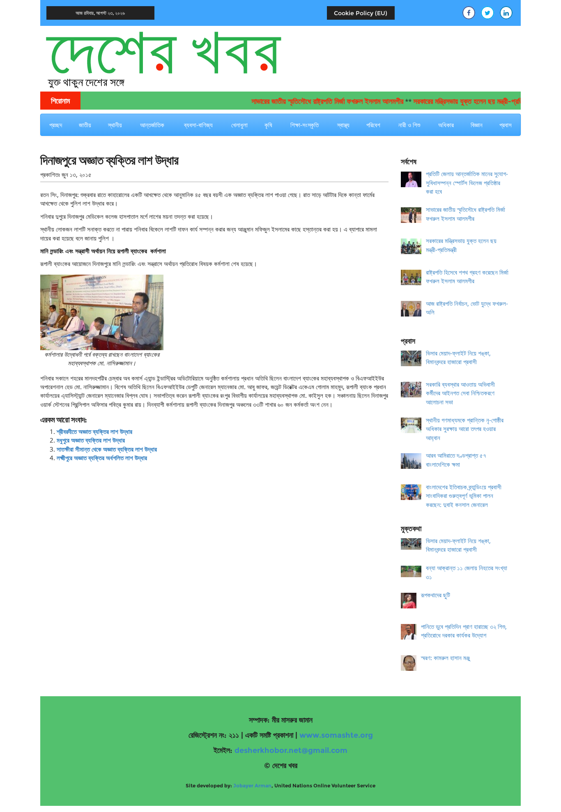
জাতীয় (85, 125)
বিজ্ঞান (477, 125)
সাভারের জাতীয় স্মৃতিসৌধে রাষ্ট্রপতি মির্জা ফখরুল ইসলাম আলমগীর (315, 101)
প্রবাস (505, 125)
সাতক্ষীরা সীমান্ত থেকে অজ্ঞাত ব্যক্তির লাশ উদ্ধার (107, 449)
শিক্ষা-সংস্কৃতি (304, 125)
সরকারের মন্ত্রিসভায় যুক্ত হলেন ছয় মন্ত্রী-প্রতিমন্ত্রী (461, 101)
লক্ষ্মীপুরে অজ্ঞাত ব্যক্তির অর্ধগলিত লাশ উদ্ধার (102, 458)
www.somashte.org (336, 735)
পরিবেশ (373, 125)
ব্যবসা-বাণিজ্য (198, 125)
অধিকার (446, 125)
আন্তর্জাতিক (152, 125)
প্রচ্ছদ (55, 125)
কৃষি (268, 125)
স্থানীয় (115, 125)
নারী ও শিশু (409, 125)
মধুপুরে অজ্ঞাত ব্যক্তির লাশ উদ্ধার (91, 440)
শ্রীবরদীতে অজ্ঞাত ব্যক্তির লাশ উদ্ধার (94, 431)
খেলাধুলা (239, 125)
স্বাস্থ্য (343, 125)
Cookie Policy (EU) (360, 13)
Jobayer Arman (252, 785)
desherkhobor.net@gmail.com (291, 750)
